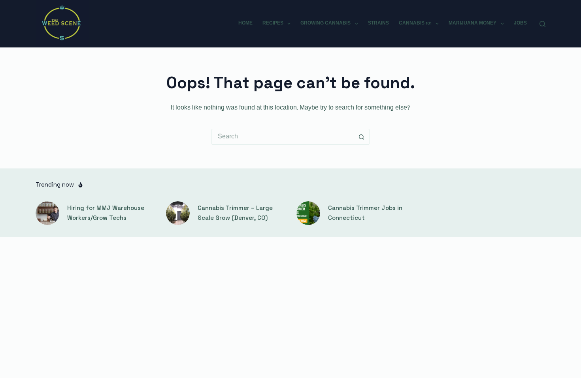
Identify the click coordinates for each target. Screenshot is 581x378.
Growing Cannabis (325, 23)
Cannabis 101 (415, 23)
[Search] (542, 24)
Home (245, 23)
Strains (378, 23)
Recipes (272, 23)
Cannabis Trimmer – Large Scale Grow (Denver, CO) (235, 212)
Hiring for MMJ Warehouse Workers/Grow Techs (105, 212)
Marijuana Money (472, 23)
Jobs (520, 23)
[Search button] (362, 137)
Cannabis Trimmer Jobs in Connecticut (365, 212)
